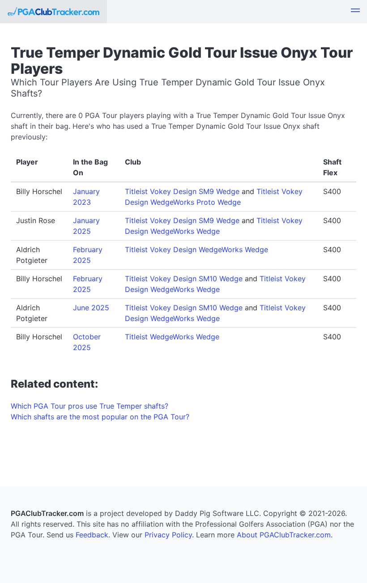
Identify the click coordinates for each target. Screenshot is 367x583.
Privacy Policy (168, 534)
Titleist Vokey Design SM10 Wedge (184, 278)
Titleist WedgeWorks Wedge (172, 336)
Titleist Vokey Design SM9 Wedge (182, 191)
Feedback (92, 534)
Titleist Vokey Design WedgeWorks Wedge (196, 249)
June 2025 (91, 307)
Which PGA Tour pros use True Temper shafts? (89, 405)
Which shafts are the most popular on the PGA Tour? (100, 416)
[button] (355, 12)
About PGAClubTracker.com (284, 534)
